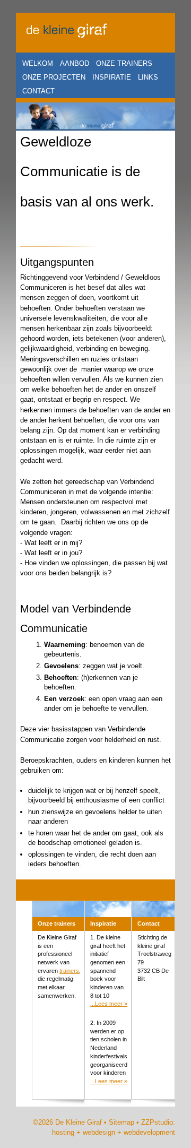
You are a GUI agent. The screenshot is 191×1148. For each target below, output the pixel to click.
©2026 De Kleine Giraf (67, 1122)
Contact (38, 91)
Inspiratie (111, 77)
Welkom (37, 63)
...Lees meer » (108, 1003)
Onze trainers (124, 63)
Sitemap (121, 1122)
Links (148, 77)
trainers (69, 971)
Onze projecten (53, 77)
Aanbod (74, 63)
